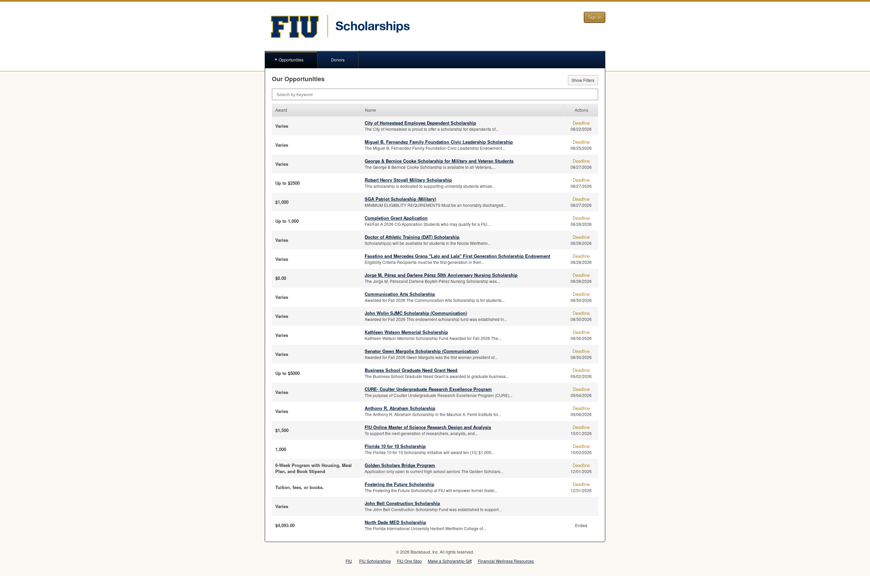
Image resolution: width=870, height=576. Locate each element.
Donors (338, 59)
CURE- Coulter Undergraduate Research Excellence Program (428, 389)
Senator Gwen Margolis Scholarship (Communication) (421, 351)
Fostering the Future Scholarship (399, 484)
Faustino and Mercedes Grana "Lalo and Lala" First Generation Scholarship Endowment (457, 256)
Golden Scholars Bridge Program (400, 465)
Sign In (595, 17)
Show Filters (583, 80)
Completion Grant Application (396, 218)
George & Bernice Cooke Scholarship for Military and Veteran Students (439, 161)
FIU (349, 561)
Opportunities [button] (291, 59)
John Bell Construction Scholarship (402, 503)
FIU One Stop (409, 561)
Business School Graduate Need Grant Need (411, 370)
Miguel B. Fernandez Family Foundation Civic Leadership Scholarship (439, 142)
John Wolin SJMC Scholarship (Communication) (416, 313)
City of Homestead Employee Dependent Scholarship (420, 123)
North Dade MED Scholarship (395, 522)
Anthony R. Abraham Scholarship (400, 408)
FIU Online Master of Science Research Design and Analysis (428, 427)
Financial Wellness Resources (506, 561)
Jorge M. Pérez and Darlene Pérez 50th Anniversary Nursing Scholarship (441, 275)
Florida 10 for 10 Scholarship (395, 446)
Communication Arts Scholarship (400, 294)
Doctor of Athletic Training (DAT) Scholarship (412, 237)
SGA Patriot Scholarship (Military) (400, 199)
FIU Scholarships (375, 561)
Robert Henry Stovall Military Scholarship (408, 180)
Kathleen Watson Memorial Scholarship (406, 332)
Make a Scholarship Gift (450, 561)
